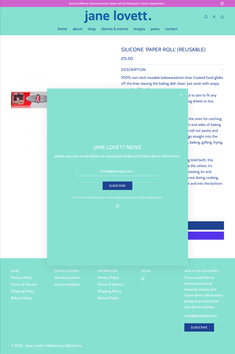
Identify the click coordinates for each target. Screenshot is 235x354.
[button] (16, 100)
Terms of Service (148, 197)
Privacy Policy (129, 197)
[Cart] (222, 17)
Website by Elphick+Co (64, 345)
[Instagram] (222, 3)
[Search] (206, 17)
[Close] (181, 95)
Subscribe (199, 327)
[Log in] (214, 17)
